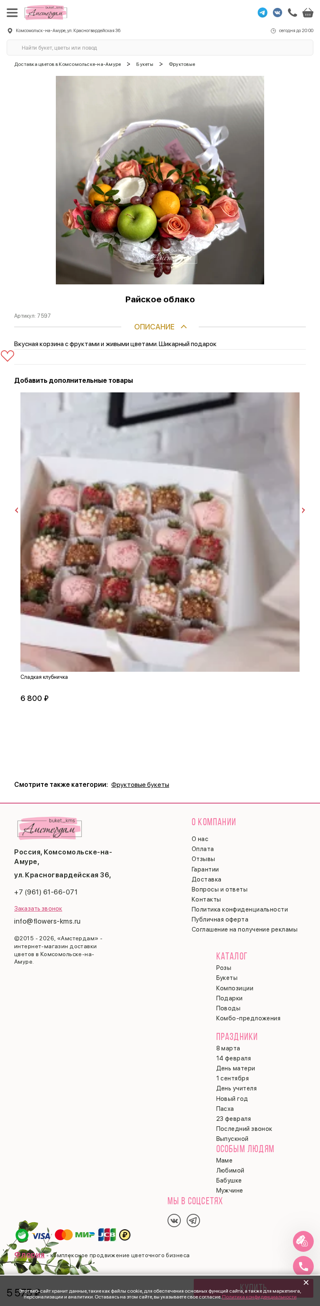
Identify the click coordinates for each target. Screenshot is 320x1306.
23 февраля (233, 1119)
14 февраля (233, 1058)
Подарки (229, 998)
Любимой (230, 1170)
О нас (200, 839)
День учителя (236, 1088)
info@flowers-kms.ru (47, 921)
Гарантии (205, 869)
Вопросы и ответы (220, 889)
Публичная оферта (220, 919)
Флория (29, 1254)
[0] (307, 12)
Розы (224, 968)
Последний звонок (244, 1129)
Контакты (206, 899)
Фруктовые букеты (140, 785)
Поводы (228, 1008)
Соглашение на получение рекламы (245, 929)
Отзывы (203, 859)
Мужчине (229, 1190)
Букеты (227, 978)
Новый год (232, 1099)
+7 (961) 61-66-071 (46, 892)
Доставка (207, 879)
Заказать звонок (38, 908)
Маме (224, 1160)
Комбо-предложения (248, 1018)
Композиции (235, 988)
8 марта (228, 1048)
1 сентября (232, 1078)
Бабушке (229, 1180)
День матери (235, 1068)
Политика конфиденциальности (259, 1297)
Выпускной (232, 1139)
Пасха (225, 1109)
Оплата (203, 849)
